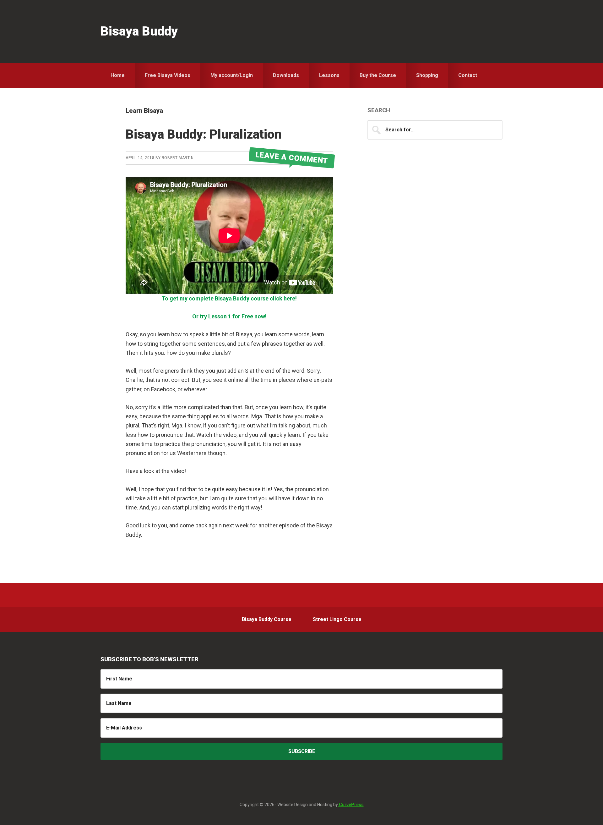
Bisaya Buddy (139, 31)
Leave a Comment (292, 157)
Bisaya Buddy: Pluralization (204, 134)
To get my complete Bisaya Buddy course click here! (229, 298)
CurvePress (351, 804)
